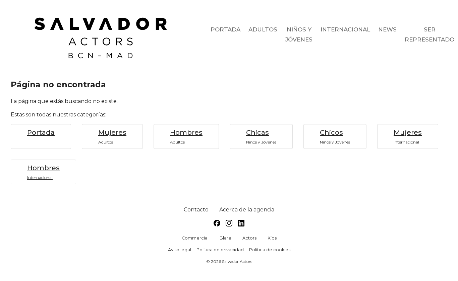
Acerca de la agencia (246, 209)
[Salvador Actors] (103, 34)
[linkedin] (241, 224)
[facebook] (217, 224)
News (387, 29)
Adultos (262, 29)
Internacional (345, 29)
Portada (225, 29)
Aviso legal (179, 249)
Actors (249, 238)
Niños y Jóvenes (298, 34)
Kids (272, 238)
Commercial (195, 238)
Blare (225, 238)
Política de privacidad (220, 249)
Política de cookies (269, 249)
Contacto (196, 209)
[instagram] (229, 224)
